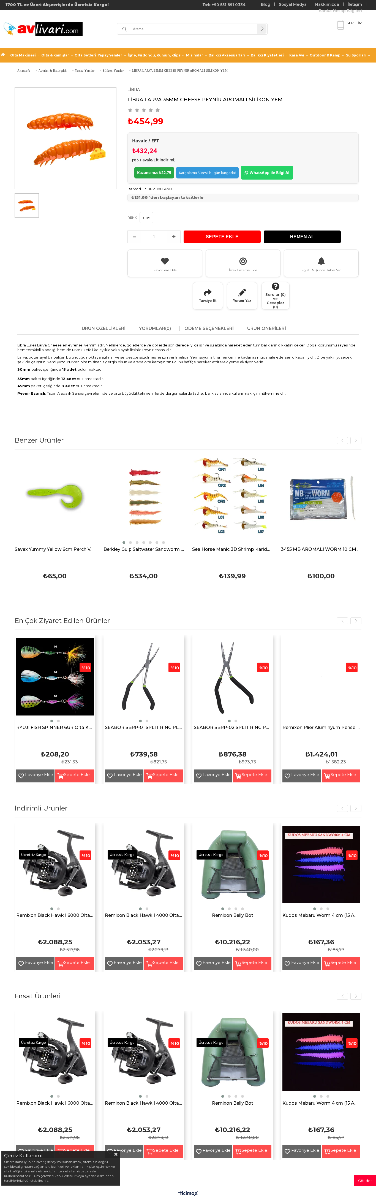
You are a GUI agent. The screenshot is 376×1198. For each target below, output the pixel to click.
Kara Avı (296, 55)
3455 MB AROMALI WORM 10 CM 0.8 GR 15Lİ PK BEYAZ (224, 549)
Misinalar (194, 55)
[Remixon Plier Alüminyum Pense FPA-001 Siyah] (321, 681)
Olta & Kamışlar (55, 55)
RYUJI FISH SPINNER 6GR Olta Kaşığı (55, 727)
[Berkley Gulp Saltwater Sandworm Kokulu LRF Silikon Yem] (46, 500)
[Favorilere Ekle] (19, 776)
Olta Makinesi (23, 55)
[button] (26, 542)
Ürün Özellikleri (104, 328)
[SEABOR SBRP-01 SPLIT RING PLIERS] (144, 681)
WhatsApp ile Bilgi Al (269, 172)
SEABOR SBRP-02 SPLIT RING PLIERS (233, 727)
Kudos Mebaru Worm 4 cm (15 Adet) (321, 915)
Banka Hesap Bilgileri (340, 11)
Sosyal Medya (293, 4)
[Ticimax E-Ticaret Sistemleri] (188, 1194)
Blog (265, 4)
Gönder (365, 1180)
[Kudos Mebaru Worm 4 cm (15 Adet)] (321, 868)
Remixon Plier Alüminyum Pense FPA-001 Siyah (321, 727)
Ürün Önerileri (266, 328)
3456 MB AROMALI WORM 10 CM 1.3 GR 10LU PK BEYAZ (313, 549)
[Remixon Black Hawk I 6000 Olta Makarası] (55, 868)
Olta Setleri (85, 55)
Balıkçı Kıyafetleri (267, 55)
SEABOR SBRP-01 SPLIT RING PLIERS (144, 727)
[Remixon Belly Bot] (233, 868)
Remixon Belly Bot (232, 915)
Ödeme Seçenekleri (209, 328)
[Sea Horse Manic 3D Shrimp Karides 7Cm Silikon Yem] (135, 500)
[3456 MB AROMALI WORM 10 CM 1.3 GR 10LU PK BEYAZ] (313, 500)
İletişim (355, 4)
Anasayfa (5, 55)
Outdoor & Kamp (325, 55)
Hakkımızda (327, 4)
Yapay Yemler (110, 55)
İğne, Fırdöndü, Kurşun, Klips (154, 55)
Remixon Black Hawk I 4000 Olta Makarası (144, 915)
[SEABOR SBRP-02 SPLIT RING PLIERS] (233, 681)
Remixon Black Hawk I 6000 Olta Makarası (55, 915)
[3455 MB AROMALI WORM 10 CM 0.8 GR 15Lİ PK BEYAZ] (224, 500)
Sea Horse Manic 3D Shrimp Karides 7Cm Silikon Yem (135, 549)
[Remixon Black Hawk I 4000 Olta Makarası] (144, 868)
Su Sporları (356, 55)
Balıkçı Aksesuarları (227, 55)
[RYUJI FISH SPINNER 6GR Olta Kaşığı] (55, 681)
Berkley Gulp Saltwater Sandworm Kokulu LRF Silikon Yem (46, 549)
